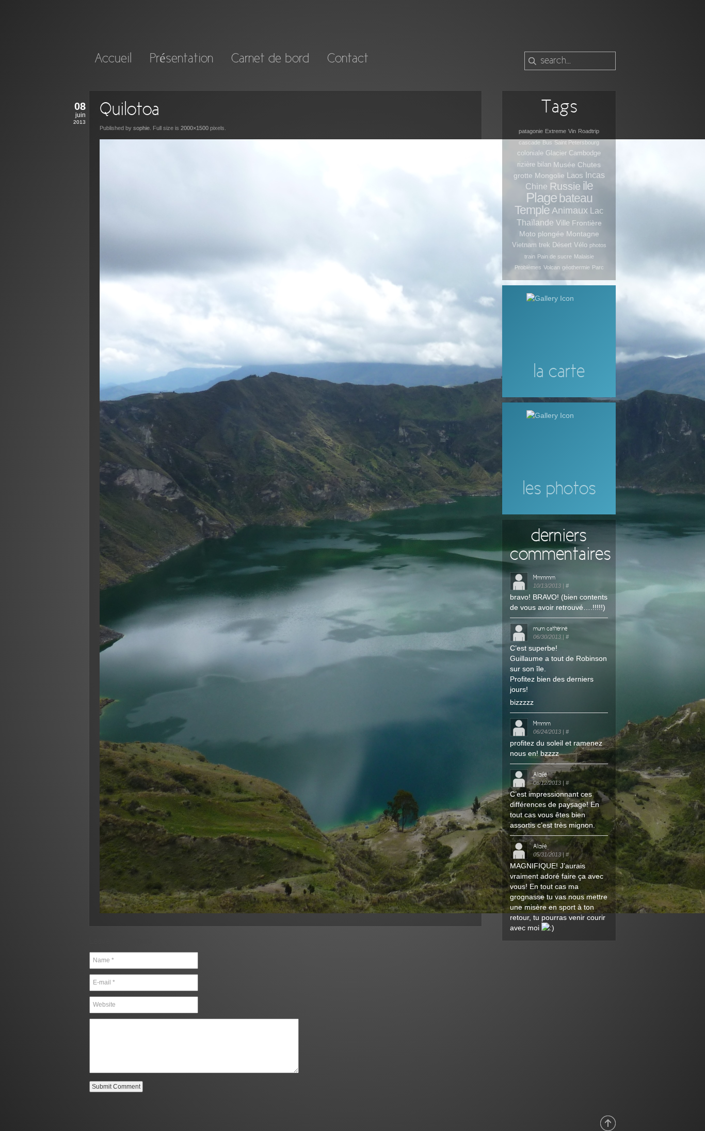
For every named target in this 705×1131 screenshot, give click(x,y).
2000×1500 (195, 128)
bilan (544, 164)
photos (597, 245)
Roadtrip (588, 131)
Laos (575, 175)
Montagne (582, 234)
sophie (141, 128)
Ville (563, 222)
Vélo (580, 245)
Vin (572, 131)
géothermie (576, 267)
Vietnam (524, 245)
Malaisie (584, 256)
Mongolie (550, 175)
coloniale (530, 153)
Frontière (587, 223)
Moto (527, 234)
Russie (565, 186)
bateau (575, 198)
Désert (562, 245)
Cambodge (585, 153)
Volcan (551, 267)
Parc (598, 267)
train (529, 256)
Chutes (589, 164)
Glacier (556, 153)
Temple (532, 210)
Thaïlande (535, 222)
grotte (523, 175)
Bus (547, 142)
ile (588, 185)
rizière (526, 164)
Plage (541, 197)
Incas (595, 175)
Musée (564, 164)
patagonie (531, 131)
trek (544, 245)
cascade (529, 142)
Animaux (570, 210)
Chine (536, 186)
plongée (551, 234)
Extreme (555, 131)
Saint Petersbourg (576, 142)
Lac (596, 210)
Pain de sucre (554, 256)
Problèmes (528, 267)
